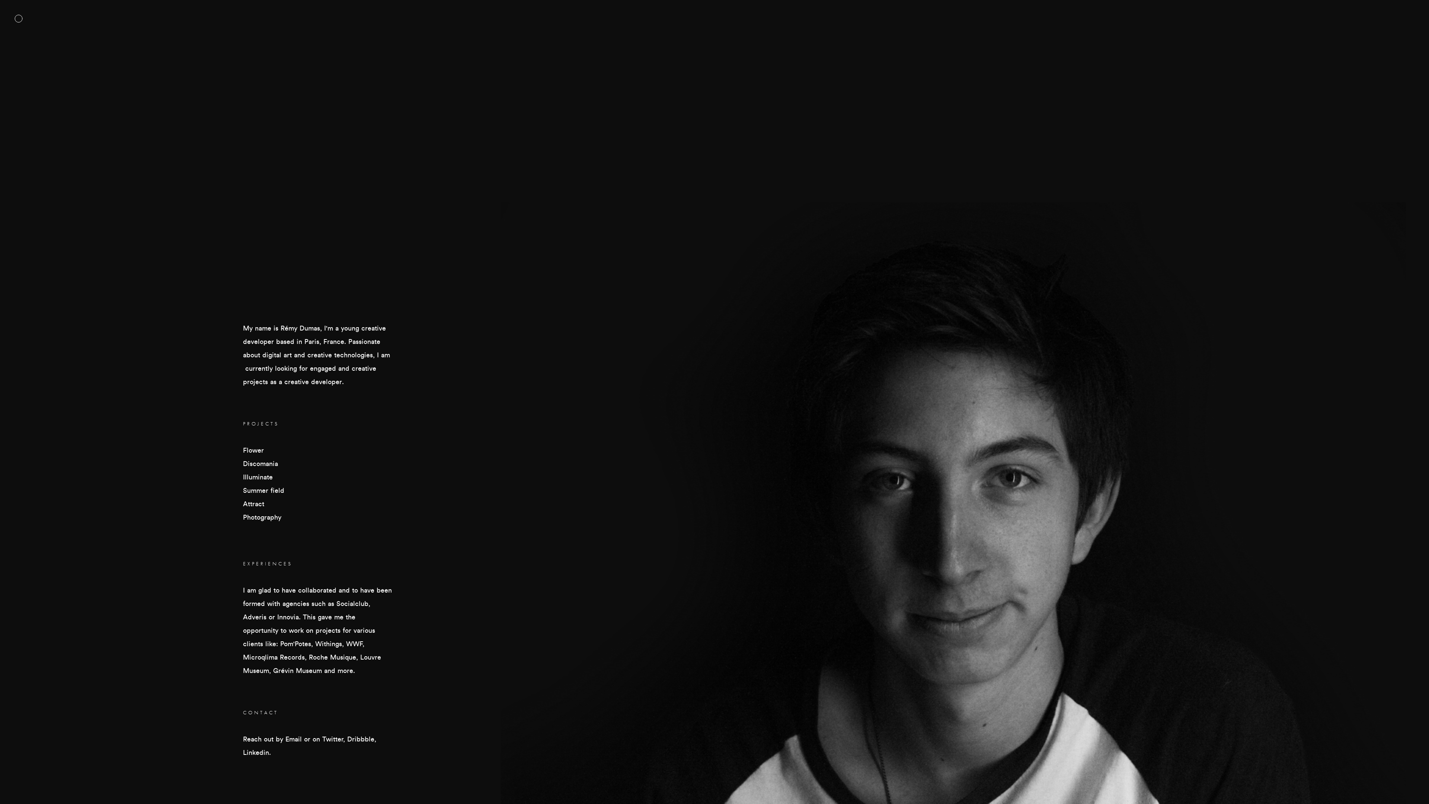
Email (293, 739)
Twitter (332, 739)
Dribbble (360, 739)
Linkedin (256, 752)
